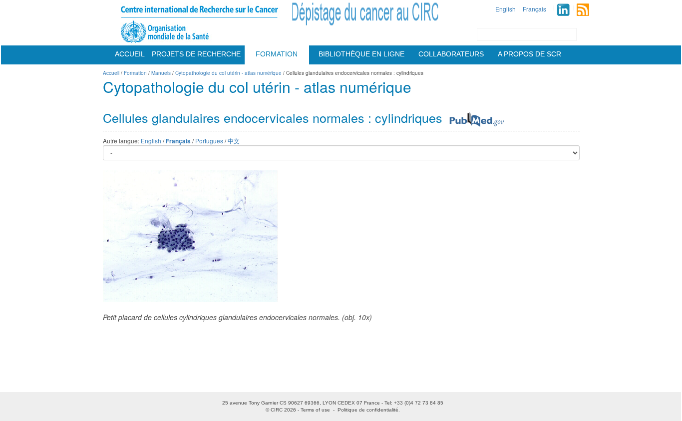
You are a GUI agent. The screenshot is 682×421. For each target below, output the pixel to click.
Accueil (130, 54)
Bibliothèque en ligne (361, 54)
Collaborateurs (451, 54)
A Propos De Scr (529, 54)
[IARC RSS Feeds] (583, 9)
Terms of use (315, 410)
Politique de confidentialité (368, 410)
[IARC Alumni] (563, 9)
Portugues (209, 140)
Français (534, 8)
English (505, 8)
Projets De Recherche (196, 54)
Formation (277, 54)
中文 (234, 140)
